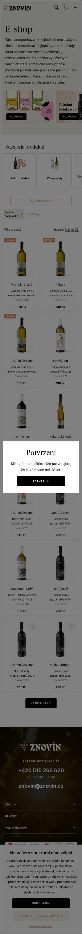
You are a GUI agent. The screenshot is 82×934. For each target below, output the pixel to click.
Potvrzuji (41, 481)
